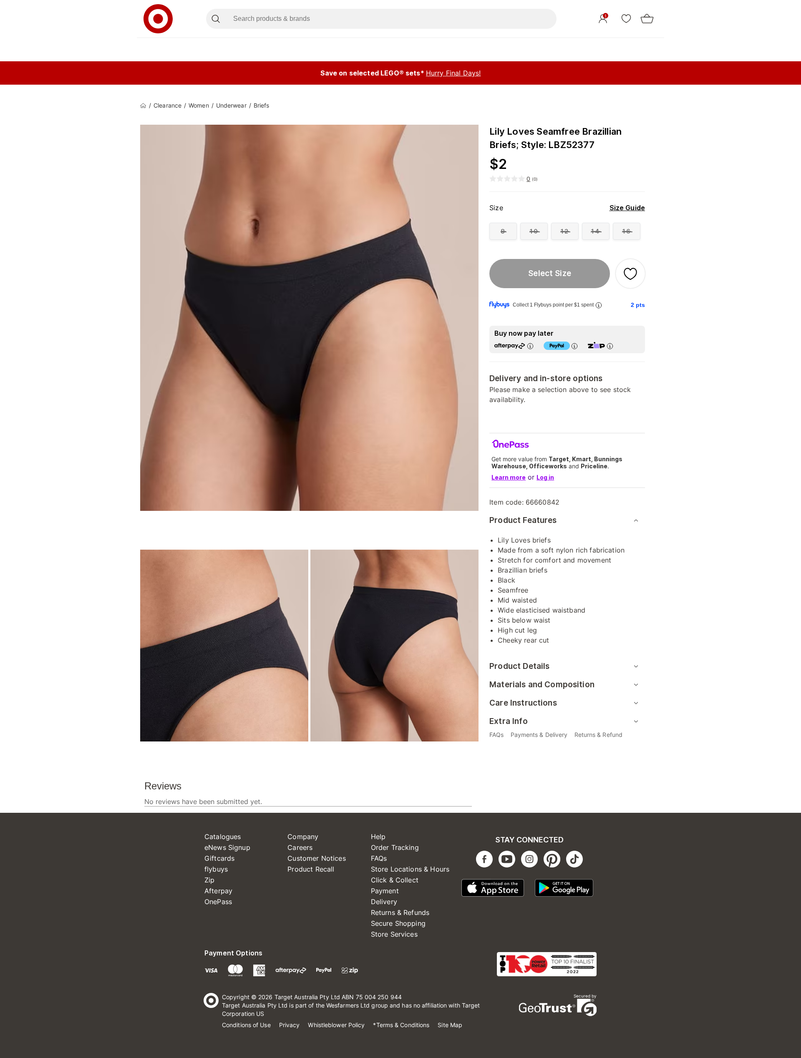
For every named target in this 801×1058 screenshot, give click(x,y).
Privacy (289, 1024)
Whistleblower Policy (336, 1024)
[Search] (215, 19)
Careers (299, 847)
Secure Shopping (398, 923)
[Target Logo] (158, 18)
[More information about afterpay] (530, 346)
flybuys (216, 869)
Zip (209, 880)
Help (378, 836)
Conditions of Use (246, 1024)
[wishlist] (626, 18)
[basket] (647, 19)
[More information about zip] (610, 346)
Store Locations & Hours (410, 869)
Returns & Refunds (400, 912)
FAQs (379, 858)
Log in (545, 477)
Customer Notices (316, 858)
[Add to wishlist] (630, 273)
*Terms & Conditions (401, 1024)
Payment (385, 891)
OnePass (218, 901)
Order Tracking (395, 847)
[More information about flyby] (598, 305)
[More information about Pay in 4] (574, 346)
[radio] (503, 231)
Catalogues (222, 836)
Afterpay (218, 891)
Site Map (450, 1024)
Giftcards (219, 858)
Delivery (384, 901)
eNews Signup (227, 847)
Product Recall (310, 869)
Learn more (508, 477)
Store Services (394, 934)
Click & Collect (394, 880)
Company (302, 836)
